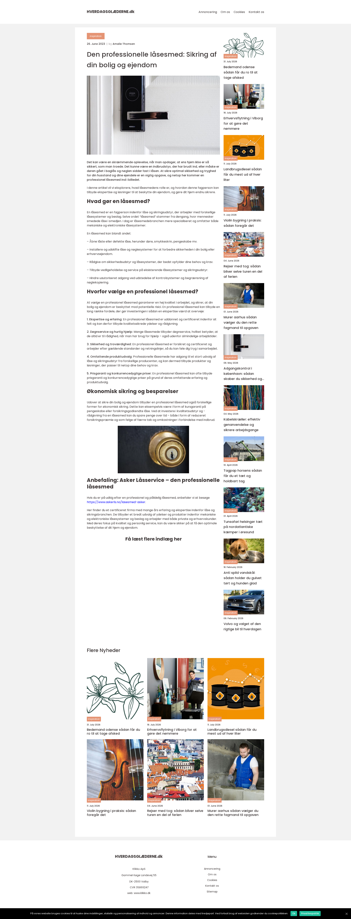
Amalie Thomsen (124, 44)
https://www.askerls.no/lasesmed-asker (116, 502)
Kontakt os (256, 12)
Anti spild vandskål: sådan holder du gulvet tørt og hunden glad (243, 577)
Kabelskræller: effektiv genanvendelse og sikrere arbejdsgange (242, 424)
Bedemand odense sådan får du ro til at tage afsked (241, 72)
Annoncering (208, 12)
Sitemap (212, 891)
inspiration (96, 36)
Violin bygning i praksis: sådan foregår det (242, 223)
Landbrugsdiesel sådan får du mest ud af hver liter (243, 174)
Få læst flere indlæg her (153, 539)
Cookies (239, 12)
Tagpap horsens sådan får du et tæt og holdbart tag (243, 475)
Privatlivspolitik (310, 913)
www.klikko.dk (142, 893)
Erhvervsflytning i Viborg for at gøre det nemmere (243, 123)
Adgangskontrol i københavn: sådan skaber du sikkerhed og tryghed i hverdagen (243, 374)
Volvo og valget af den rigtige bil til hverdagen (242, 626)
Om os (225, 12)
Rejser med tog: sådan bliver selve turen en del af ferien (243, 271)
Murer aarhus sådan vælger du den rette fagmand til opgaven (241, 322)
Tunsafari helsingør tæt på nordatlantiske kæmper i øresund (243, 527)
